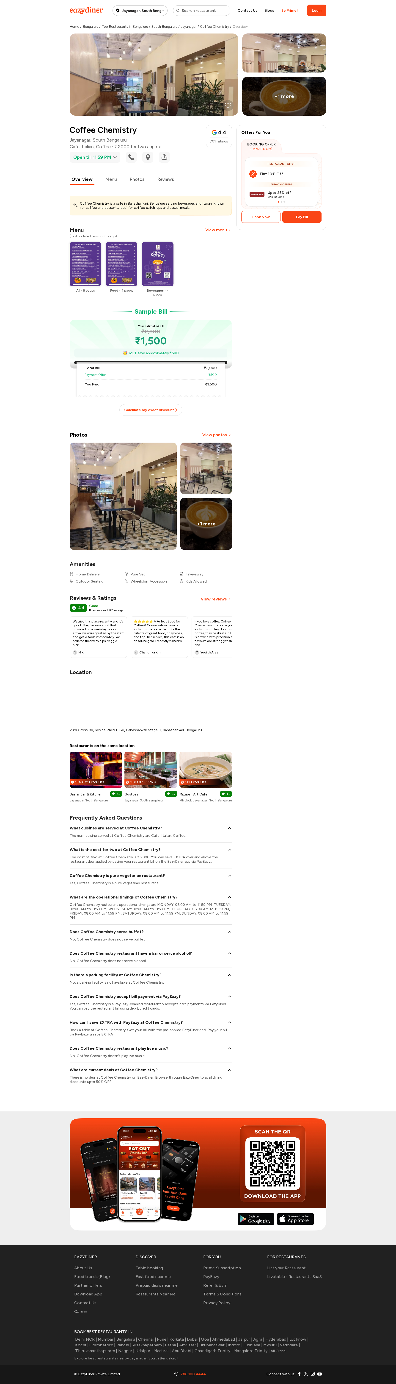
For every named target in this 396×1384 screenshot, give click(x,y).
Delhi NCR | (86, 1339)
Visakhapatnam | (148, 1345)
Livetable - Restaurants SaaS (294, 1276)
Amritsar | (188, 1345)
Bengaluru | (126, 1339)
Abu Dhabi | (183, 1350)
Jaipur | (245, 1339)
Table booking (149, 1267)
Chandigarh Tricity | (214, 1350)
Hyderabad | (277, 1339)
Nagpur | (126, 1350)
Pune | (163, 1339)
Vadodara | (290, 1345)
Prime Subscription (222, 1267)
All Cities (278, 1351)
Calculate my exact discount (149, 410)
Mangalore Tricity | (252, 1350)
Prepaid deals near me (157, 1285)
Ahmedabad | (224, 1339)
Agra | (258, 1339)
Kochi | (81, 1345)
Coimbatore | (102, 1345)
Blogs (269, 10)
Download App (88, 1294)
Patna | (171, 1345)
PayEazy (211, 1276)
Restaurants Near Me (156, 1294)
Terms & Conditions (222, 1294)
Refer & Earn (215, 1285)
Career (81, 1311)
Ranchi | (123, 1345)
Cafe (75, 146)
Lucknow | (298, 1339)
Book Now (261, 217)
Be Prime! (289, 10)
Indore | (235, 1345)
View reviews (214, 599)
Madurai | (162, 1350)
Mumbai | (106, 1339)
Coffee (103, 146)
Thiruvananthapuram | (96, 1350)
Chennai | (147, 1339)
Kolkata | (178, 1339)
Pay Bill (302, 217)
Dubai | (193, 1339)
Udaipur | (144, 1350)
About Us (83, 1267)
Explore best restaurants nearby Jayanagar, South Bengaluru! (126, 1358)
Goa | (206, 1339)
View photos (214, 434)
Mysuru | (271, 1345)
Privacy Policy (216, 1302)
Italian (88, 146)
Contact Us (247, 10)
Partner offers (88, 1285)
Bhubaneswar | (213, 1345)
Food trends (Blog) (92, 1276)
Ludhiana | (252, 1345)
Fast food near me (153, 1276)
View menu (216, 229)
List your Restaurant (286, 1267)
